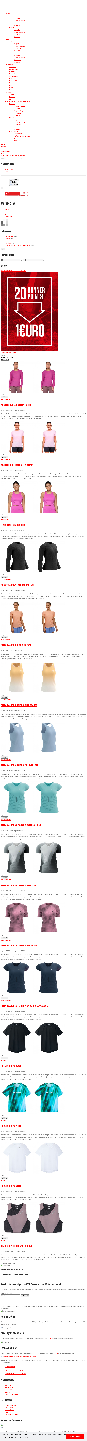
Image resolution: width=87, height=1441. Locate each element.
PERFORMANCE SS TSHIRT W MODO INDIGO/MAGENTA (25, 1005)
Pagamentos (9, 1412)
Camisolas (8, 217)
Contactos (10, 1366)
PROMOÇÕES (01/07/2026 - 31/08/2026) (17, 101)
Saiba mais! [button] (24, 1438)
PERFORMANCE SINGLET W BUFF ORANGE (19, 705)
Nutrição (8, 92)
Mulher (7, 39)
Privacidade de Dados (15, 1373)
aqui (51, 1339)
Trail (6, 214)
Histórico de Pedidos (11, 1394)
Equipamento (9, 64)
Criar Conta (9, 169)
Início (7, 210)
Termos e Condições (15, 1370)
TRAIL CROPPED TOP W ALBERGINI (16, 1246)
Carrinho (8, 1385)
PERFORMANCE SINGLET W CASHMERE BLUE (20, 765)
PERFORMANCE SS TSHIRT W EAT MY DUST (20, 945)
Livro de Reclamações (12, 1414)
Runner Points (9, 1410)
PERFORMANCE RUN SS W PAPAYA (16, 645)
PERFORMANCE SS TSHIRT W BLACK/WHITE (20, 885)
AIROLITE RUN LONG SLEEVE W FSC (16, 404)
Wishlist (7, 1392)
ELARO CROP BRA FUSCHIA (13, 525)
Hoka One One (21, 271)
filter (3, 249)
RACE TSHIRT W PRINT (11, 1125)
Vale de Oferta (9, 1390)
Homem (7, 14)
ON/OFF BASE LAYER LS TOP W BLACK (17, 585)
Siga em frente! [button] (75, 1436)
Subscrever (25, 1295)
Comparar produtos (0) (8, 353)
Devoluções (9, 1407)
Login (7, 171)
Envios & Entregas (11, 1405)
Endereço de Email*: (7, 1293)
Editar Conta (9, 1387)
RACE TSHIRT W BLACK (11, 1065)
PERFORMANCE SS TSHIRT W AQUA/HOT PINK (21, 825)
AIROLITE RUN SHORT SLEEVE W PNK (17, 464)
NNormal (14, 271)
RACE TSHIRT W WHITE (11, 1185)
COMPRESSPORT (6, 271)
